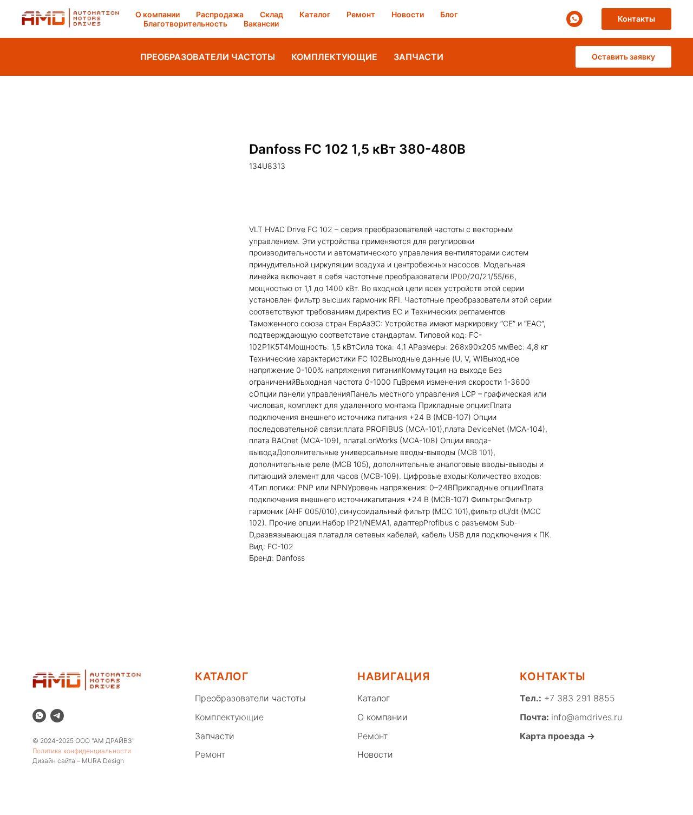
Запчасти (214, 736)
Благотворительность (185, 23)
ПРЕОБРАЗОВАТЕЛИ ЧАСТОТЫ (207, 56)
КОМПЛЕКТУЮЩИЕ (334, 56)
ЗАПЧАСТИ (418, 56)
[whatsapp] (574, 19)
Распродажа (220, 14)
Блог (448, 14)
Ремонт (360, 14)
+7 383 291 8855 (578, 698)
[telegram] (57, 715)
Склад (271, 14)
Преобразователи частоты (250, 698)
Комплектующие (229, 717)
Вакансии (261, 23)
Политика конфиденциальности (81, 751)
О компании (157, 14)
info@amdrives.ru (586, 717)
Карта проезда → (557, 736)
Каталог (314, 14)
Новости (407, 14)
